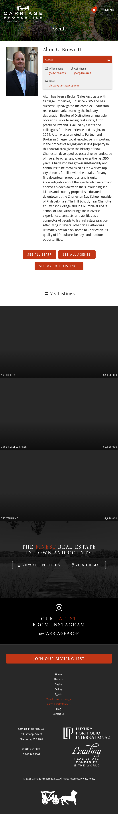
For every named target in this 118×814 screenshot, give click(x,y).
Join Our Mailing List (59, 658)
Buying (58, 684)
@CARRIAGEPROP (59, 633)
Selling (58, 689)
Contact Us (58, 713)
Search (58, 704)
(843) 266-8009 (57, 73)
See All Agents (77, 254)
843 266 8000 (32, 749)
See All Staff (39, 254)
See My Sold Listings (59, 266)
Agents (58, 694)
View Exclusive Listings (58, 699)
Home (58, 674)
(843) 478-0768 (82, 73)
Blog (58, 708)
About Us (58, 679)
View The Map (88, 565)
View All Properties (41, 565)
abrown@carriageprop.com (64, 85)
